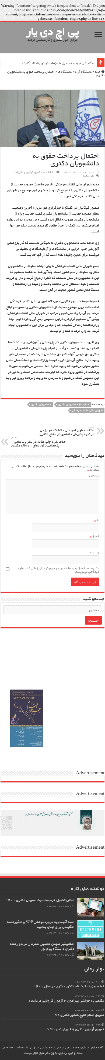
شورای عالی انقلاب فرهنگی (87, 410)
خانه (98, 72)
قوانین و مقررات (24, 172)
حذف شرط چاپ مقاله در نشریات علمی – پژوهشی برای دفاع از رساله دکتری (38, 442)
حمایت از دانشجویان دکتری (73, 404)
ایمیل (94, 536)
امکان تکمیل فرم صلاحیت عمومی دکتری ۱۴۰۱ (40, 900)
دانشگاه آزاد (83, 72)
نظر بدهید (88, 176)
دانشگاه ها (65, 72)
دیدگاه (94, 476)
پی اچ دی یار (52, 32)
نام (96, 520)
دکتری (37, 172)
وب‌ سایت (93, 552)
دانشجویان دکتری (41, 404)
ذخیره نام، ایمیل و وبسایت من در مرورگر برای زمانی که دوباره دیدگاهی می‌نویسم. (58, 570)
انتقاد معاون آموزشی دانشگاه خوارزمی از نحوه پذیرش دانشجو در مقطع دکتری (67, 431)
